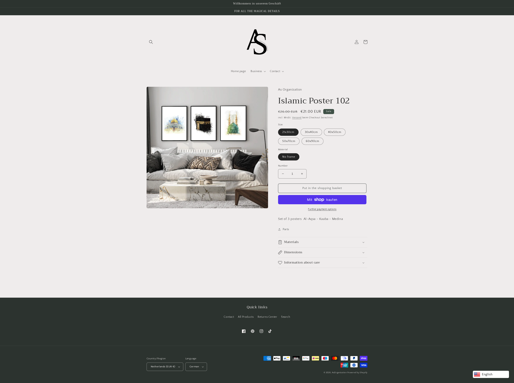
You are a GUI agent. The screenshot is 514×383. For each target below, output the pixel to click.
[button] (151, 42)
